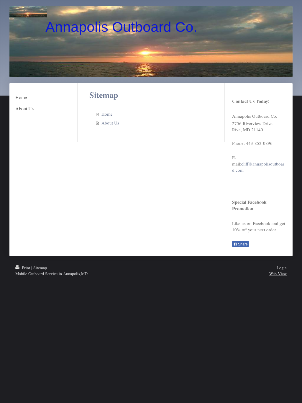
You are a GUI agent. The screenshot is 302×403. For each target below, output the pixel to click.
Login (282, 268)
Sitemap (40, 268)
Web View (278, 273)
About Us (110, 123)
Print (26, 268)
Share (242, 244)
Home (107, 114)
